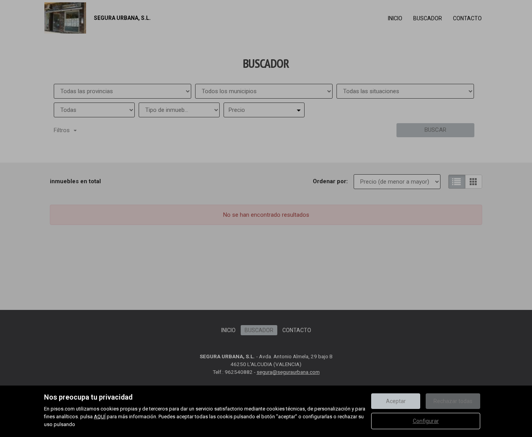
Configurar (426, 421)
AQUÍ (100, 416)
